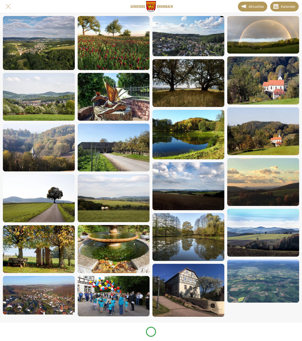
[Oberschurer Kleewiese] (114, 43)
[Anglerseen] (188, 134)
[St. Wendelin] (39, 249)
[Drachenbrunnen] (114, 97)
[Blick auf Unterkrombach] (39, 43)
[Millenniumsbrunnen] (114, 249)
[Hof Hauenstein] (114, 147)
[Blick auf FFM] (263, 182)
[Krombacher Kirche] (39, 147)
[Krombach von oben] (39, 295)
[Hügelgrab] (188, 83)
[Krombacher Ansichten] (39, 97)
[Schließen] (8, 6)
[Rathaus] (188, 290)
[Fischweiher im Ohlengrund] (188, 237)
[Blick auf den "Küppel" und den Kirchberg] (188, 36)
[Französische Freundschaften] (114, 296)
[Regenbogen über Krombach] (263, 35)
